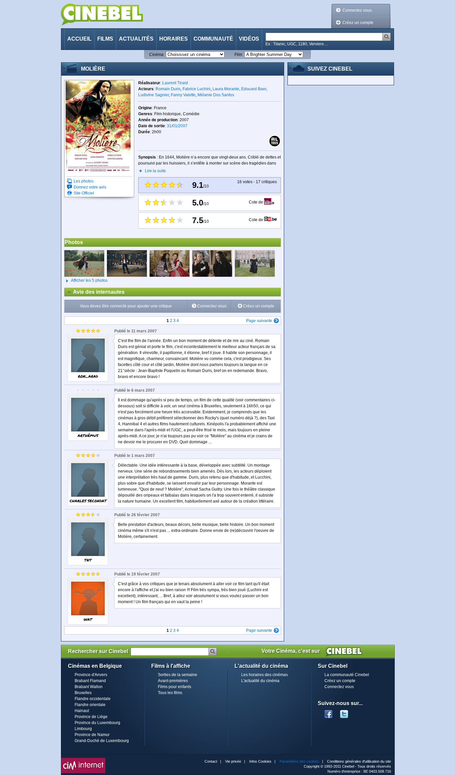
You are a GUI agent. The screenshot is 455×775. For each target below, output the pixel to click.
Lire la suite (155, 171)
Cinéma (156, 54)
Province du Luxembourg (97, 722)
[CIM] (83, 760)
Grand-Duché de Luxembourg (102, 740)
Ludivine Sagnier (153, 95)
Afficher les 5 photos (86, 280)
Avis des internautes (95, 292)
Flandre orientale (90, 704)
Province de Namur (92, 734)
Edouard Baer (253, 89)
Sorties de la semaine (177, 674)
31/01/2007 (177, 126)
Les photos (84, 181)
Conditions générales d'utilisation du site (359, 761)
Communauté (213, 39)
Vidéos (249, 39)
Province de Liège (91, 716)
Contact (211, 761)
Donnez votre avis (90, 187)
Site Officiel (84, 193)
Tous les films (170, 692)
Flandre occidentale (93, 698)
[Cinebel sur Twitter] (347, 712)
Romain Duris (168, 89)
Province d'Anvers (91, 674)
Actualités (136, 39)
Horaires (173, 39)
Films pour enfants (174, 686)
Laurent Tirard (175, 83)
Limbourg (83, 728)
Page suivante (259, 320)
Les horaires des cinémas (264, 674)
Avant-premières (173, 680)
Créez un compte (357, 22)
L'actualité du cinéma (260, 680)
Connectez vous (357, 10)
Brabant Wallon (89, 686)
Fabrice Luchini (197, 89)
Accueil (79, 39)
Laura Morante (226, 89)
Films (105, 39)
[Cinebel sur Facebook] (328, 712)
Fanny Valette (183, 95)
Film (238, 54)
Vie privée (233, 761)
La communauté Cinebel (346, 674)
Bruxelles (83, 692)
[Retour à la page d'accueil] (102, 14)
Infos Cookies (260, 761)
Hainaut (82, 710)
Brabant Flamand (90, 680)
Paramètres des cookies (299, 761)
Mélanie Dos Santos (216, 95)
